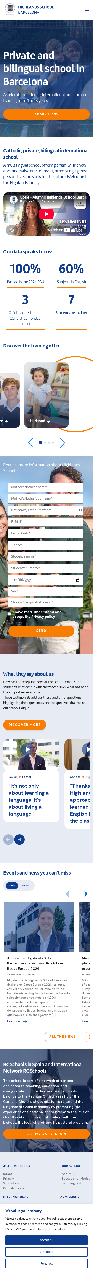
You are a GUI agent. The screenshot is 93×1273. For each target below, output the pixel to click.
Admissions (46, 114)
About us (68, 1173)
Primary (9, 1178)
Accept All (46, 1240)
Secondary (11, 1183)
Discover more (24, 724)
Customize (46, 1251)
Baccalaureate (13, 1188)
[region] (46, 1238)
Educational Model (76, 1178)
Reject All (46, 1263)
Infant (7, 1173)
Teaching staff (72, 1183)
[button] (86, 130)
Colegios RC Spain (46, 1133)
